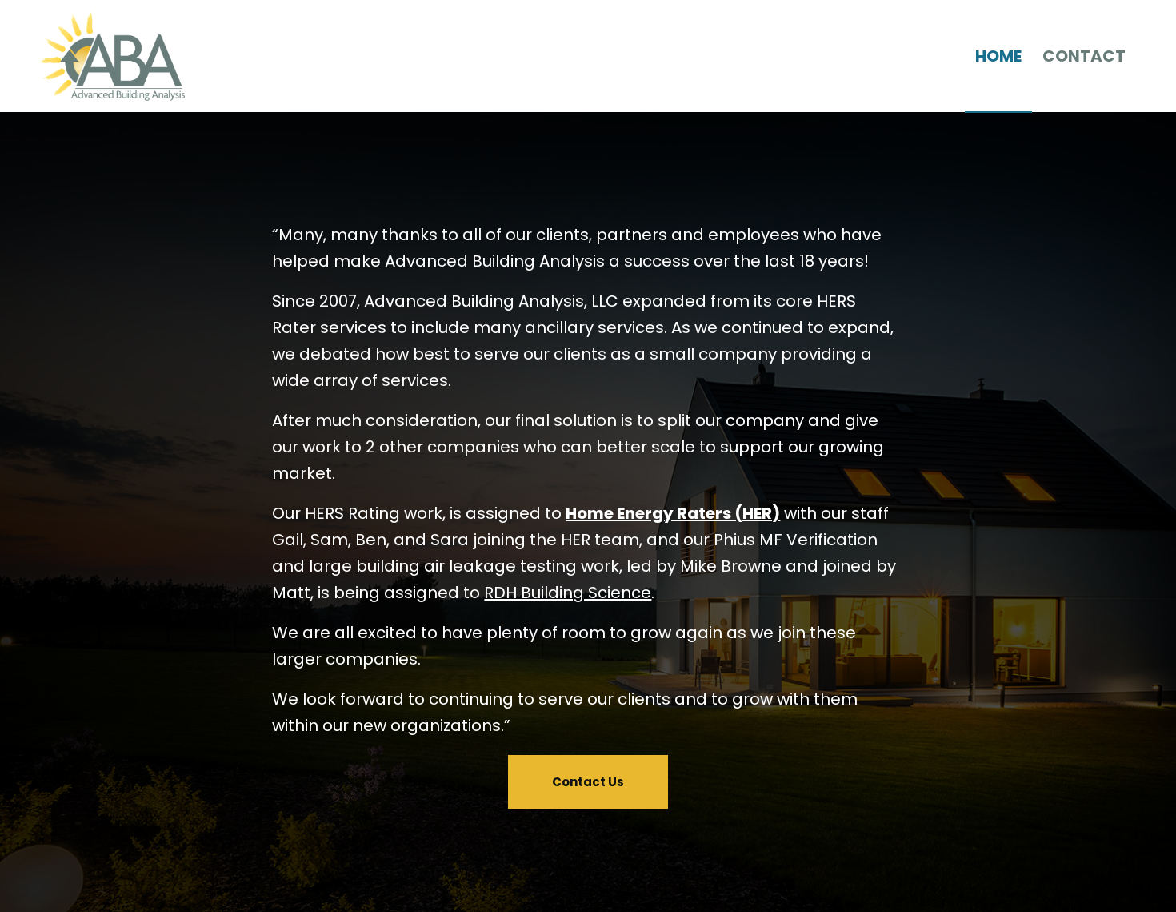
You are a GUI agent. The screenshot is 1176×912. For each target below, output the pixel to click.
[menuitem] (998, 56)
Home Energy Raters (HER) (673, 513)
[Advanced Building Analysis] (112, 56)
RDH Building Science (567, 592)
